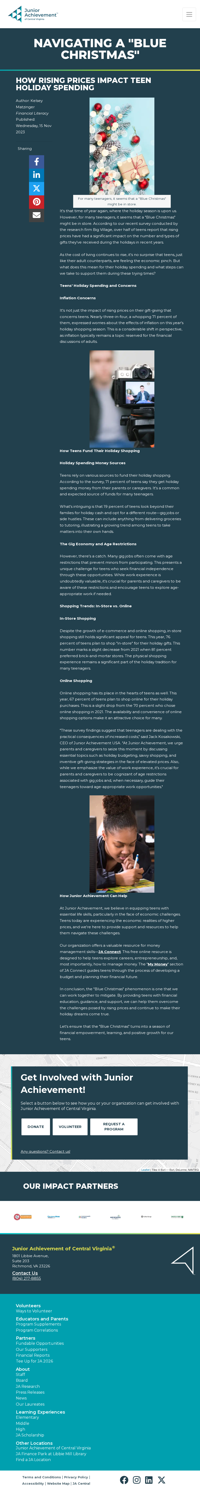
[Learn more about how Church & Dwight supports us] (23, 1217)
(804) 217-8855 (26, 1278)
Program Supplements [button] (38, 1324)
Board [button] (22, 1380)
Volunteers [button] (28, 1306)
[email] (36, 216)
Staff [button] (20, 1374)
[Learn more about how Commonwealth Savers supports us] (84, 1217)
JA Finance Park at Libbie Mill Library (51, 1454)
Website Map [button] (58, 1483)
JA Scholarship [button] (30, 1435)
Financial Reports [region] (33, 1355)
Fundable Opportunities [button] (40, 1343)
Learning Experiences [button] (40, 1412)
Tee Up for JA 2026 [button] (34, 1361)
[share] (36, 163)
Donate (36, 1127)
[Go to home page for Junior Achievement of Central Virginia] (40, 14)
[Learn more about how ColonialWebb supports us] (54, 1217)
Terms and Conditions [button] (41, 1477)
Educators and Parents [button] (42, 1319)
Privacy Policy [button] (76, 1477)
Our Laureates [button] (30, 1404)
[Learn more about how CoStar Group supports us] (146, 1217)
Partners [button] (25, 1338)
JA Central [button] (81, 1483)
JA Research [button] (28, 1386)
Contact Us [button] (25, 1273)
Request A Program (114, 1126)
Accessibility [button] (33, 1483)
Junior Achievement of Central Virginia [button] (53, 1448)
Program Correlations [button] (37, 1330)
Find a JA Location (33, 1459)
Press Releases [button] (30, 1392)
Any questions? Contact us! (45, 1151)
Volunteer (70, 1127)
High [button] (20, 1429)
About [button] (23, 1369)
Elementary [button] (27, 1417)
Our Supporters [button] (31, 1349)
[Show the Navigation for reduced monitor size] (189, 14)
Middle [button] (22, 1423)
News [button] (21, 1398)
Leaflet (145, 1170)
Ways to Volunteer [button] (34, 1311)
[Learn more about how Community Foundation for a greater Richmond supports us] (115, 1217)
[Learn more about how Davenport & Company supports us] (177, 1217)
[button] (125, 1480)
